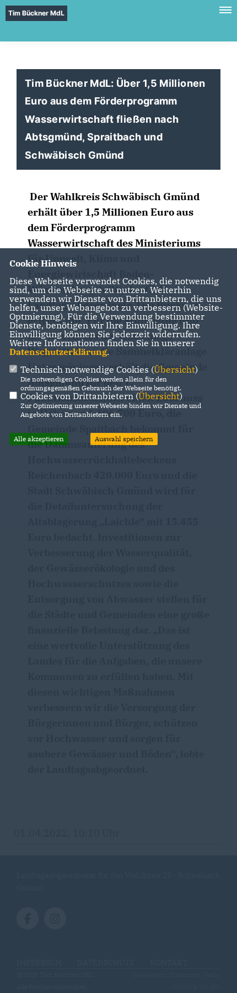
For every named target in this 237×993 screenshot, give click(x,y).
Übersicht (174, 369)
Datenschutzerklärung (58, 351)
